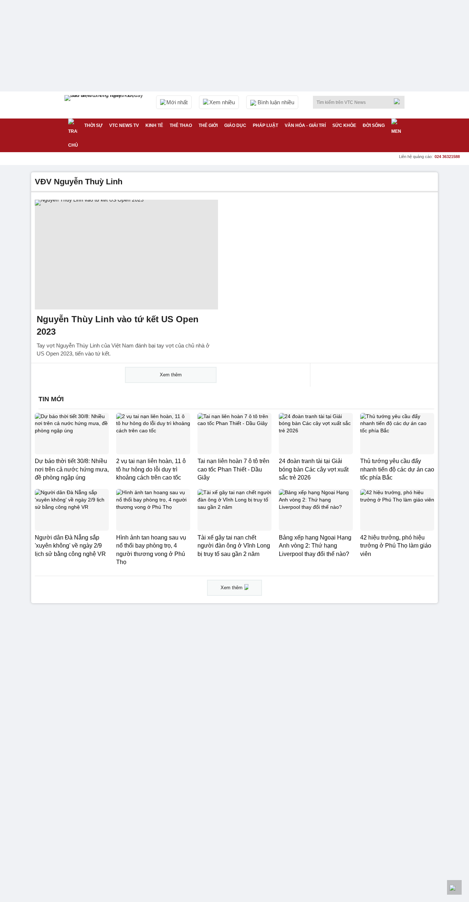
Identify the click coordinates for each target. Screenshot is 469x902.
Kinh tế (154, 125)
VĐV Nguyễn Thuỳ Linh (78, 181)
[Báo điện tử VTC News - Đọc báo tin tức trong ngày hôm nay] (104, 105)
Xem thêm (171, 374)
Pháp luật (265, 125)
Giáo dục (235, 125)
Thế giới (208, 125)
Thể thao (181, 125)
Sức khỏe (344, 125)
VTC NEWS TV (124, 125)
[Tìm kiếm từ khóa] (399, 101)
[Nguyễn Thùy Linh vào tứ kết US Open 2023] (126, 254)
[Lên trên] (454, 887)
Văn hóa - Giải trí (305, 125)
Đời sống (374, 125)
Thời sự (93, 125)
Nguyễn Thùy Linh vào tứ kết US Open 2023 (118, 325)
